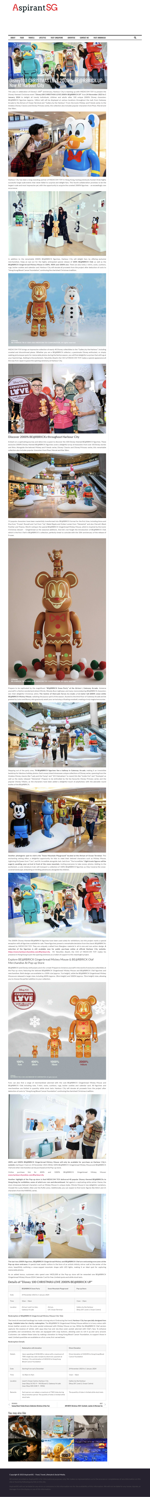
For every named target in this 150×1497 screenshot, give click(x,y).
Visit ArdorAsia (100, 37)
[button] (135, 38)
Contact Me (84, 37)
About (13, 37)
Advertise (71, 37)
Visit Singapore (57, 37)
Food (22, 37)
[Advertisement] (102, 17)
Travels (31, 37)
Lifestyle (42, 37)
